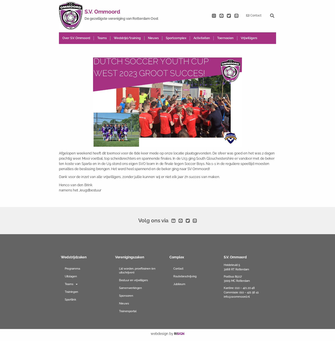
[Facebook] (221, 16)
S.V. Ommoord (102, 12)
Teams (102, 38)
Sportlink (70, 299)
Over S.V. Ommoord (76, 38)
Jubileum (179, 284)
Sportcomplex (176, 38)
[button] (272, 16)
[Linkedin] (236, 16)
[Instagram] (214, 16)
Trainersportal (127, 311)
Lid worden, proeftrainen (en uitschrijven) (137, 270)
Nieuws (153, 38)
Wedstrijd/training (127, 38)
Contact (178, 268)
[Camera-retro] (173, 221)
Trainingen (71, 292)
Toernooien (225, 38)
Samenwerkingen (130, 288)
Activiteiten (201, 38)
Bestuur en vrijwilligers (133, 280)
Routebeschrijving (185, 276)
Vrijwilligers (249, 38)
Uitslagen (71, 276)
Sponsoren (126, 295)
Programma (72, 268)
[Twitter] (229, 16)
